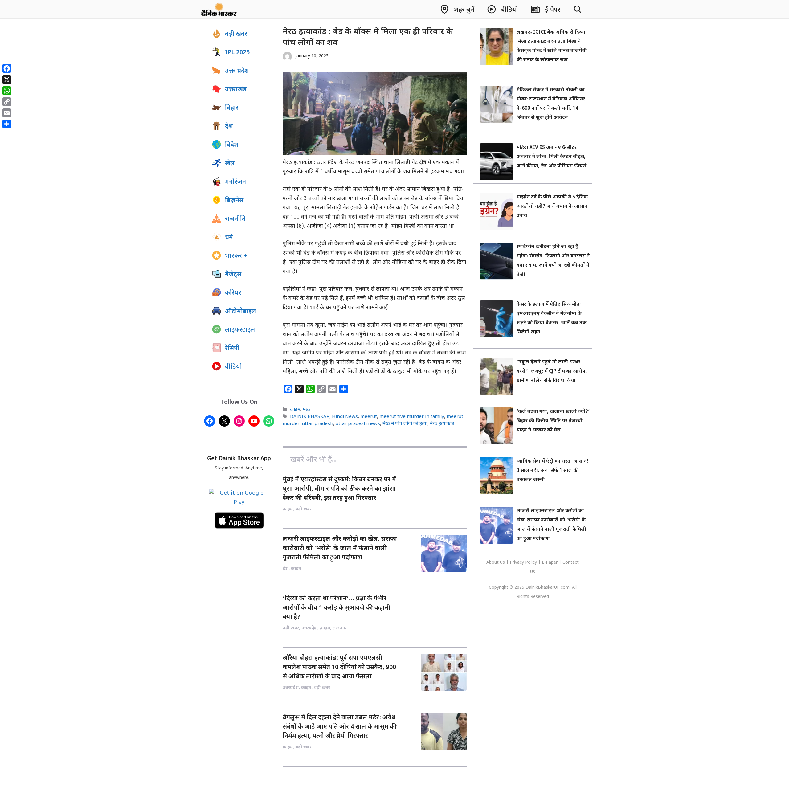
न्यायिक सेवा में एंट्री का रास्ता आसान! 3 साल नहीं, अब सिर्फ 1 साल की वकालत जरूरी (553, 470)
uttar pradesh (317, 424)
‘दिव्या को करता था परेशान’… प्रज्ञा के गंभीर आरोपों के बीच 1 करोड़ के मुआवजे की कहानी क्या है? (336, 608)
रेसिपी (232, 349)
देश (229, 127)
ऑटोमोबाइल (240, 312)
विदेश (232, 145)
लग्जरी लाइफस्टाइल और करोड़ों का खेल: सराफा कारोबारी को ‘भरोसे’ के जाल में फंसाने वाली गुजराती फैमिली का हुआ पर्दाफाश (340, 548)
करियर (233, 293)
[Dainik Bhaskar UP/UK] (219, 9)
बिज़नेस (234, 201)
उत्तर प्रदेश (237, 71)
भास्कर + (236, 256)
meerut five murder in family (411, 417)
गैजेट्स (233, 275)
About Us (496, 563)
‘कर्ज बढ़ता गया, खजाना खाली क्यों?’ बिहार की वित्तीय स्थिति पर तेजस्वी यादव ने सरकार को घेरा (553, 421)
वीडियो (233, 367)
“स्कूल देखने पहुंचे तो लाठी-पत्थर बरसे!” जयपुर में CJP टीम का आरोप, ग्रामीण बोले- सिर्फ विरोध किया (552, 371)
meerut (368, 417)
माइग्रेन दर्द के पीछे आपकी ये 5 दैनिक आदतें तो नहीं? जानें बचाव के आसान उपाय (552, 206)
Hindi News (345, 417)
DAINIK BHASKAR (309, 417)
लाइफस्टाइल (240, 330)
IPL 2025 (237, 53)
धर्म (229, 238)
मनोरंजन (235, 182)
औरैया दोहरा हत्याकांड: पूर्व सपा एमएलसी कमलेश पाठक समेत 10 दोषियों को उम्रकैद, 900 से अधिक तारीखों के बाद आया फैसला (339, 667)
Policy (531, 563)
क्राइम (295, 410)
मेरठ (306, 410)
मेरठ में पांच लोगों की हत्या (404, 424)
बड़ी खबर (236, 34)
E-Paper (550, 563)
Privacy (517, 563)
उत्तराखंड (236, 90)
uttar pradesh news (358, 424)
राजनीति (235, 219)
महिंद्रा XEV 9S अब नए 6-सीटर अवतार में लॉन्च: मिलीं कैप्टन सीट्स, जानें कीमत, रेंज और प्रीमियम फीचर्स (551, 157)
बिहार (232, 108)
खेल (230, 164)
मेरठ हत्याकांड (442, 424)
